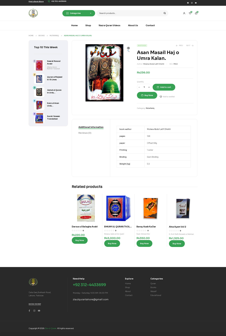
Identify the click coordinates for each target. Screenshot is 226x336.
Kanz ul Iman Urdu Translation (53, 106)
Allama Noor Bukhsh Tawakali (53, 68)
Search (164, 13)
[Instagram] (191, 2)
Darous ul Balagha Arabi (85, 226)
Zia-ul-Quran (50, 328)
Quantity (140, 82)
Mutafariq (54, 36)
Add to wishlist (169, 97)
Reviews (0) (84, 133)
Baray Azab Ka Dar (146, 226)
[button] (128, 50)
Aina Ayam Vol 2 (177, 226)
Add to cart (165, 87)
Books (42, 36)
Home (31, 36)
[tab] (90, 127)
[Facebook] (188, 2)
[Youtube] (195, 2)
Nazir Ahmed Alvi (143, 234)
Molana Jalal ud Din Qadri (114, 234)
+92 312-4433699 (89, 284)
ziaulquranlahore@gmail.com (91, 299)
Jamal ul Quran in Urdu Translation (54, 92)
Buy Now (149, 95)
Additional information (90, 127)
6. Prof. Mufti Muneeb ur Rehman (181, 234)
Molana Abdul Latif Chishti (153, 64)
